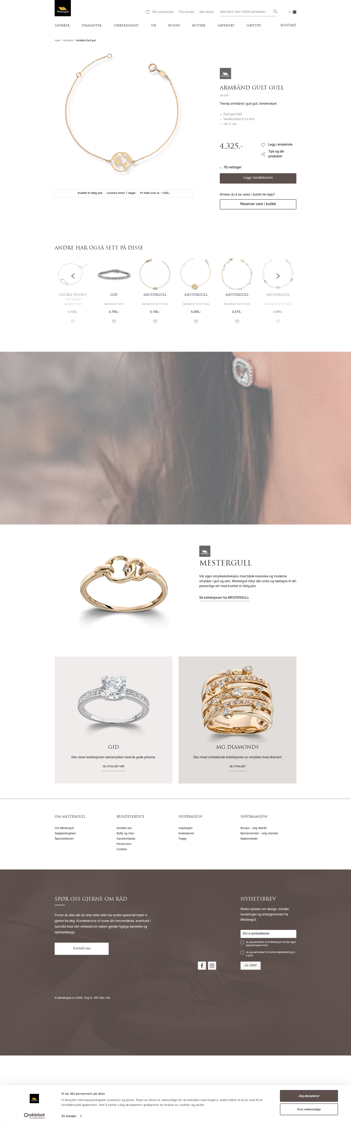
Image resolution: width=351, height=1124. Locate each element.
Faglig (182, 839)
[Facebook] (202, 966)
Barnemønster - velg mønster (259, 833)
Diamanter (92, 25)
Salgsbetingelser (65, 833)
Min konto (206, 12)
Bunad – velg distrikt (253, 828)
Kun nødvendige (309, 1109)
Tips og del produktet (276, 154)
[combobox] (248, 12)
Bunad (174, 25)
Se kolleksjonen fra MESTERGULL (224, 598)
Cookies (122, 849)
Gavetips (254, 25)
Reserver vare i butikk (258, 204)
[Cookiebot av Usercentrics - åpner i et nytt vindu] (34, 1116)
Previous (72, 293)
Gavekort (226, 25)
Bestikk (198, 25)
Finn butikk (186, 12)
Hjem (57, 40)
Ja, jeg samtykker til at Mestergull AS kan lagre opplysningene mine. (271, 944)
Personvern (124, 844)
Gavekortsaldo (126, 839)
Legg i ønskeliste (280, 145)
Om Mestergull (64, 828)
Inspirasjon (186, 828)
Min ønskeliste (162, 12)
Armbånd (68, 40)
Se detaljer (69, 1116)
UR (153, 25)
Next (278, 293)
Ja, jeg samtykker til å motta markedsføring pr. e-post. (270, 954)
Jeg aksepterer (309, 1096)
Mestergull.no (66, 998)
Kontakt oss (124, 828)
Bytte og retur (125, 833)
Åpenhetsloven (64, 839)
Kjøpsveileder (249, 839)
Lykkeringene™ (126, 25)
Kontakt (288, 25)
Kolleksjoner (186, 833)
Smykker (62, 25)
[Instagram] (212, 966)
